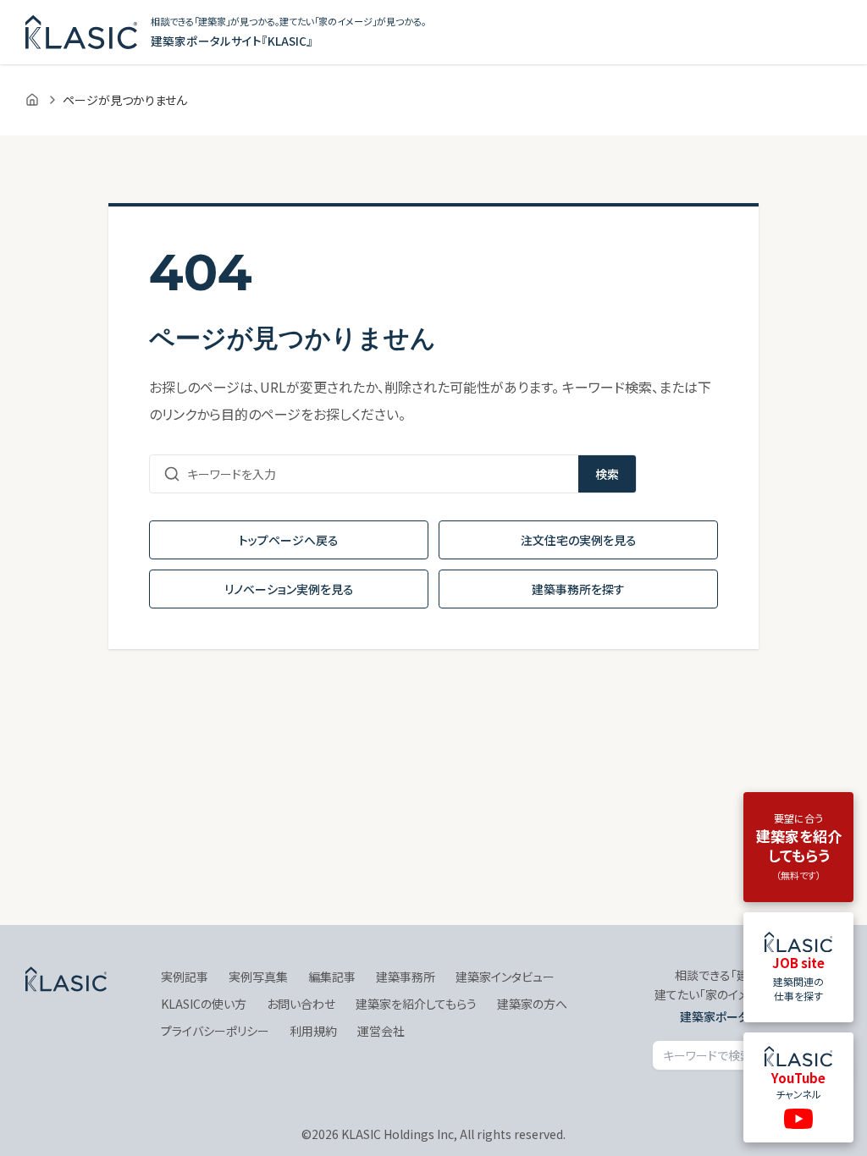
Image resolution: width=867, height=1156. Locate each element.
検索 (607, 473)
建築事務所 (405, 976)
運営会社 (381, 1030)
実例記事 (184, 976)
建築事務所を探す (578, 589)
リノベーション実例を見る (289, 589)
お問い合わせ (301, 1003)
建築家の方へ (532, 1003)
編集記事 (332, 976)
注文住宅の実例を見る (579, 539)
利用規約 (313, 1030)
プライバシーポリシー (215, 1030)
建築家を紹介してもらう (416, 1003)
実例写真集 (258, 976)
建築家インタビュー (505, 976)
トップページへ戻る (289, 539)
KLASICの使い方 (203, 1003)
